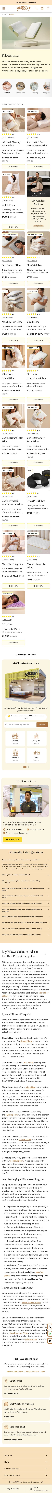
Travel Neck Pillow (36, 501)
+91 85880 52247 (12, 1393)
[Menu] (4, 8)
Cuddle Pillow (8, 205)
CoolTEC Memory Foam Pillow (36, 440)
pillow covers (28, 1302)
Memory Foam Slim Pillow (36, 566)
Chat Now (9, 1416)
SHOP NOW (13, 167)
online (37, 1302)
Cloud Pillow (33, 322)
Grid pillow (7, 624)
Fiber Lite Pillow (34, 265)
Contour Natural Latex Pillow (12, 440)
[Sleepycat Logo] (23, 8)
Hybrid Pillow (8, 378)
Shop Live (14, 839)
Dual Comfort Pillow (11, 265)
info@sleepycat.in (13, 1439)
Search (42, 725)
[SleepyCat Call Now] (36, 8)
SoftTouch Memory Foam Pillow (11, 144)
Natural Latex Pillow (36, 378)
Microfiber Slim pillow (12, 564)
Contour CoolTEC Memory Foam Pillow (12, 503)
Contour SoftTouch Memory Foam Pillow (37, 144)
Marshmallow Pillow (12, 322)
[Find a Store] (42, 8)
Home (4, 14)
